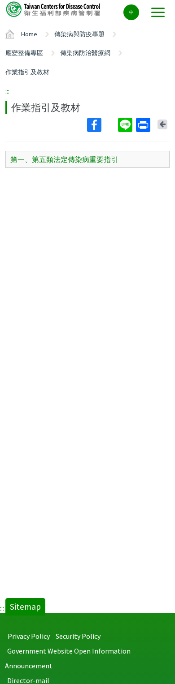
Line (126, 125)
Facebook (101, 125)
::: (7, 90)
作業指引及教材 (27, 72)
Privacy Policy (29, 636)
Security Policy (78, 636)
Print (144, 125)
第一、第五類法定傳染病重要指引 (64, 159)
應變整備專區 (24, 53)
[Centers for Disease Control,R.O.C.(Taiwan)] (53, 8)
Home (29, 34)
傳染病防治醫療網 (85, 53)
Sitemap (25, 606)
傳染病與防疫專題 (79, 34)
